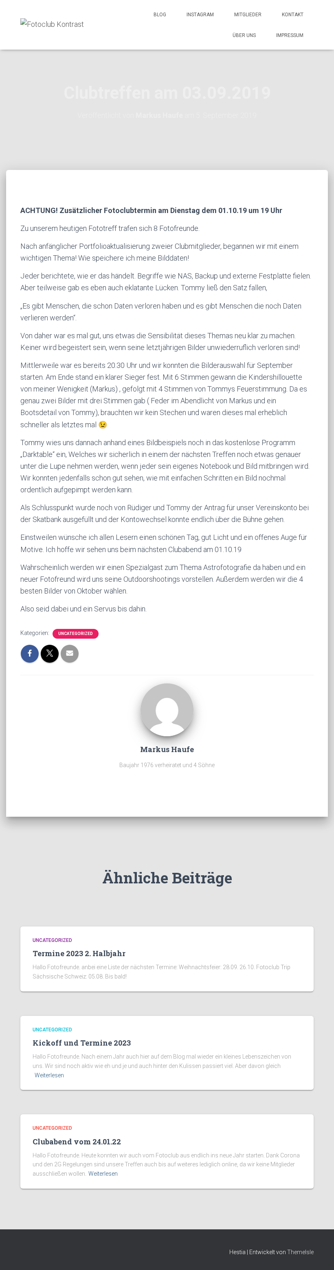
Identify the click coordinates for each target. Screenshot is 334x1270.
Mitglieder (247, 14)
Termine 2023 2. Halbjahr (79, 953)
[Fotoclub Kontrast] (52, 24)
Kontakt (292, 14)
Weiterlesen (49, 1075)
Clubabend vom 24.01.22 (77, 1141)
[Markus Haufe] (167, 709)
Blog (160, 14)
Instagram (200, 14)
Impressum (289, 35)
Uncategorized (75, 633)
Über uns (244, 35)
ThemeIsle (300, 1252)
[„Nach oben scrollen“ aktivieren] (318, 1254)
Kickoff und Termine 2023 (82, 1043)
